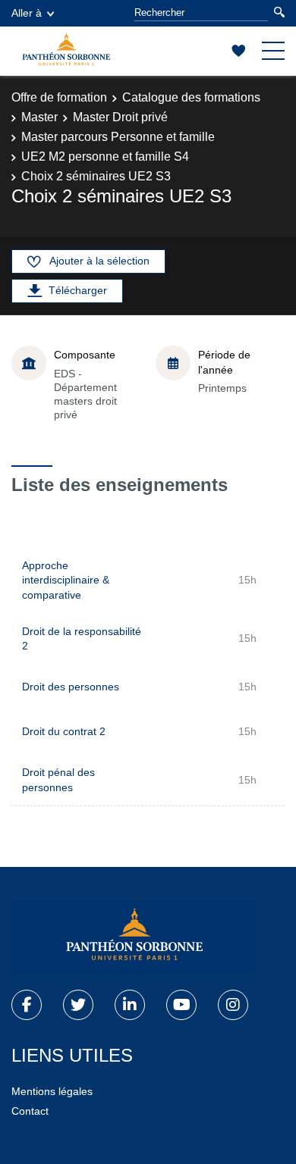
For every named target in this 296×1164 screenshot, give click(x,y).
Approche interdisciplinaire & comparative (65, 580)
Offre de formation (59, 97)
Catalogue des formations (191, 97)
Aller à (26, 13)
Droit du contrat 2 (63, 731)
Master (39, 117)
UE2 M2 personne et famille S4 (105, 156)
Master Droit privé (120, 117)
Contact (30, 1111)
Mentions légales (52, 1091)
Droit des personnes (70, 687)
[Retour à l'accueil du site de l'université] (132, 937)
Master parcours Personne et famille (118, 136)
